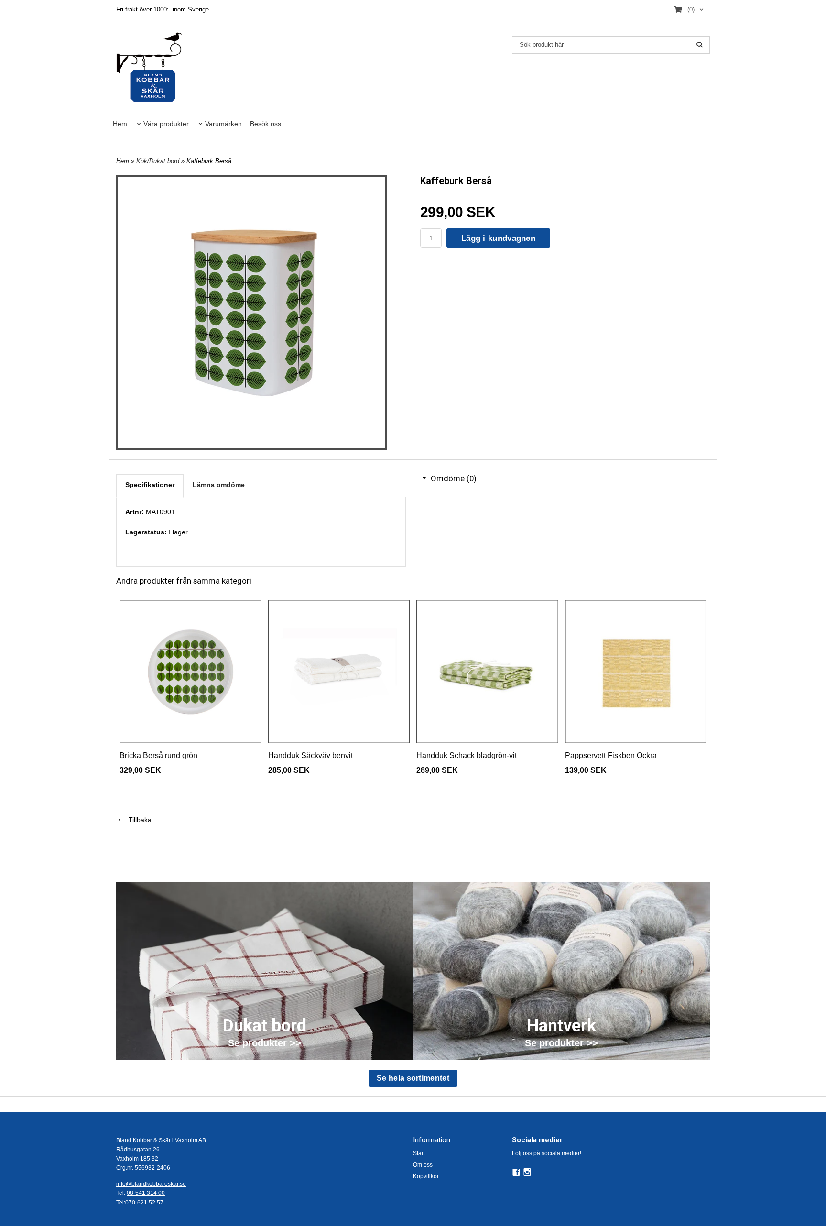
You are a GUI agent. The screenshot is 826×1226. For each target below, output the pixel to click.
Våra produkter (166, 124)
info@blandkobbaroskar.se (151, 1184)
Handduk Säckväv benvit (310, 755)
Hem (120, 124)
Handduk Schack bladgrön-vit (466, 755)
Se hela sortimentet (413, 1078)
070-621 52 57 (144, 1202)
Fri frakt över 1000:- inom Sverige (162, 9)
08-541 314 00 (146, 1193)
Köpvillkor (426, 1176)
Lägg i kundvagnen (498, 238)
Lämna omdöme (219, 484)
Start (419, 1153)
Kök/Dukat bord (158, 160)
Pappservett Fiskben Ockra (611, 755)
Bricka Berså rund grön (158, 755)
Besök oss (265, 124)
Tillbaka (137, 820)
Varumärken (223, 124)
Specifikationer (149, 484)
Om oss (423, 1164)
